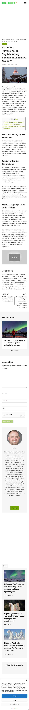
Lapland (4, 44)
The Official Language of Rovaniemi (13, 122)
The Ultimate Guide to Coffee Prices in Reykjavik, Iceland (7, 298)
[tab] (11, 350)
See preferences (14, 704)
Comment (5, 368)
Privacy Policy (14, 707)
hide (17, 119)
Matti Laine (6, 64)
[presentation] (14, 329)
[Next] (24, 335)
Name (5, 393)
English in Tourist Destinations (11, 124)
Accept (14, 696)
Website (5, 408)
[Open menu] (25, 3)
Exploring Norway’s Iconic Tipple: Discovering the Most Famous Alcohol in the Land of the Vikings (21, 301)
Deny (14, 700)
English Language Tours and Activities (14, 126)
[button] (26, 680)
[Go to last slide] (4, 335)
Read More (8, 595)
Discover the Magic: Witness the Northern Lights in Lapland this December (14, 343)
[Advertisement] (14, 21)
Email (5, 401)
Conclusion (6, 128)
